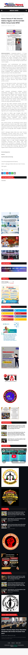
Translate (12, 283)
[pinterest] (20, 313)
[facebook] (7, 310)
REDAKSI (13, 643)
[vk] (20, 316)
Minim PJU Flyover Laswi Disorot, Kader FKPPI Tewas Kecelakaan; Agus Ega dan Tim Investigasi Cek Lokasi (16, 427)
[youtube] (7, 319)
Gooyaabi (15, 646)
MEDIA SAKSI (14, 10)
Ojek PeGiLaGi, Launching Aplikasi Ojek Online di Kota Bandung (16, 439)
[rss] (7, 313)
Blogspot (15, 645)
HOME (9, 643)
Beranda (3, 14)
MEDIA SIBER (18, 643)
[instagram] (7, 316)
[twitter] (20, 310)
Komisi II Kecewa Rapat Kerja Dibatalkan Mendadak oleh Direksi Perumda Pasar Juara (17, 526)
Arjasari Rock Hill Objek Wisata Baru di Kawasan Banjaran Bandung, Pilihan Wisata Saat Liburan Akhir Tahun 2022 (16, 434)
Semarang (7, 14)
